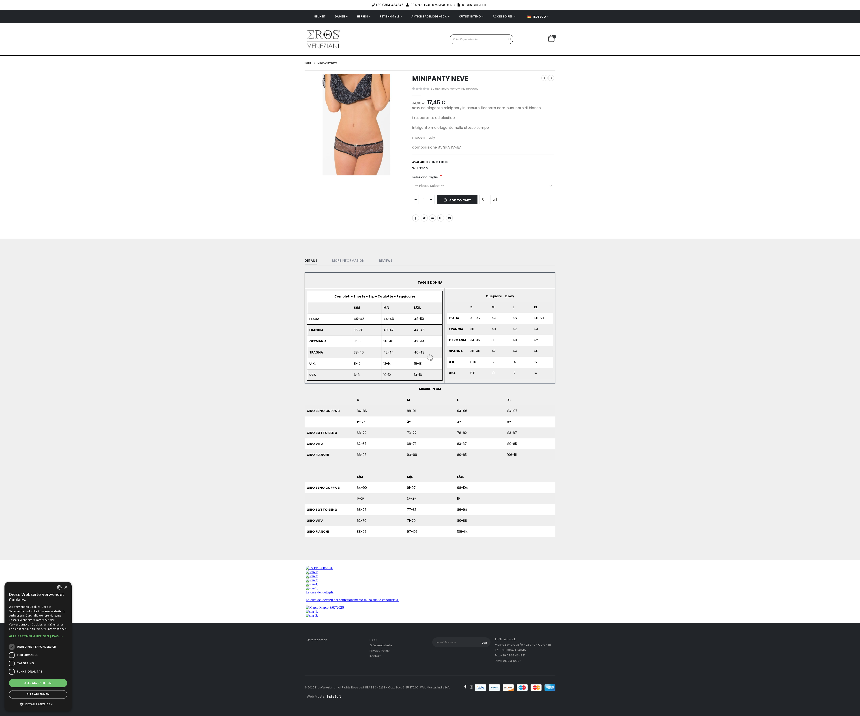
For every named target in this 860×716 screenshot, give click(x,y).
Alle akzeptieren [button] (38, 683)
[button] (38, 636)
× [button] (65, 587)
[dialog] (38, 647)
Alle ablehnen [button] (37, 694)
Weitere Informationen (52, 629)
